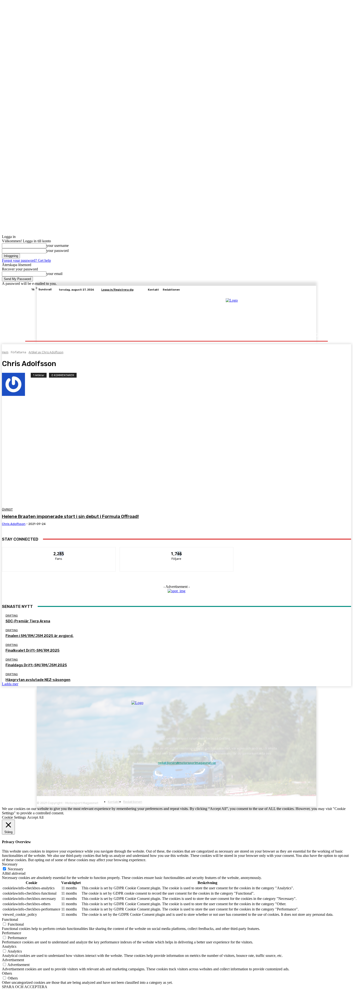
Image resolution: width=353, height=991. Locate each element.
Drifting (12, 615)
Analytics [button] (9, 946)
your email (54, 274)
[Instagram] (313, 290)
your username (57, 245)
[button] (316, 335)
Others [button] (7, 973)
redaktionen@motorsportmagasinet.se (187, 763)
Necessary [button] (10, 864)
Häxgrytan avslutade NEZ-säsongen (38, 680)
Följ (177, 551)
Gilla (59, 551)
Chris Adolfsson (13, 524)
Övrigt (7, 509)
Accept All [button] (35, 817)
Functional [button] (10, 919)
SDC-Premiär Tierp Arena (28, 621)
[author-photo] (16, 384)
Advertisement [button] (13, 960)
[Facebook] (307, 290)
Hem (5, 352)
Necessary (15, 869)
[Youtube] (319, 290)
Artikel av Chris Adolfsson (46, 352)
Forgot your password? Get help (26, 260)
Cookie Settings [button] (14, 817)
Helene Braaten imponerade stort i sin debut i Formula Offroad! (70, 516)
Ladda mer (10, 684)
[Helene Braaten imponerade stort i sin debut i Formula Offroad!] (90, 449)
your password (57, 251)
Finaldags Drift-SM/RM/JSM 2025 (36, 665)
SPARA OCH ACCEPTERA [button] (24, 987)
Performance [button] (11, 933)
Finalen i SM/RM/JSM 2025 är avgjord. (39, 636)
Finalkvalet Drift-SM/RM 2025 (33, 650)
